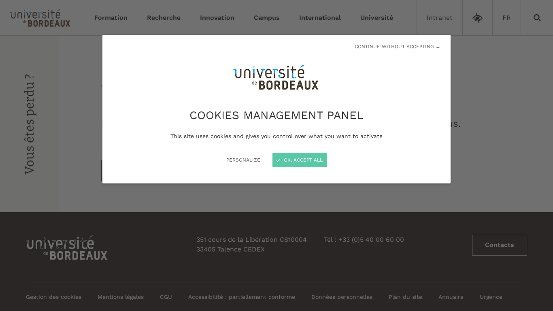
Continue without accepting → (397, 46)
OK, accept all (302, 160)
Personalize (243, 160)
